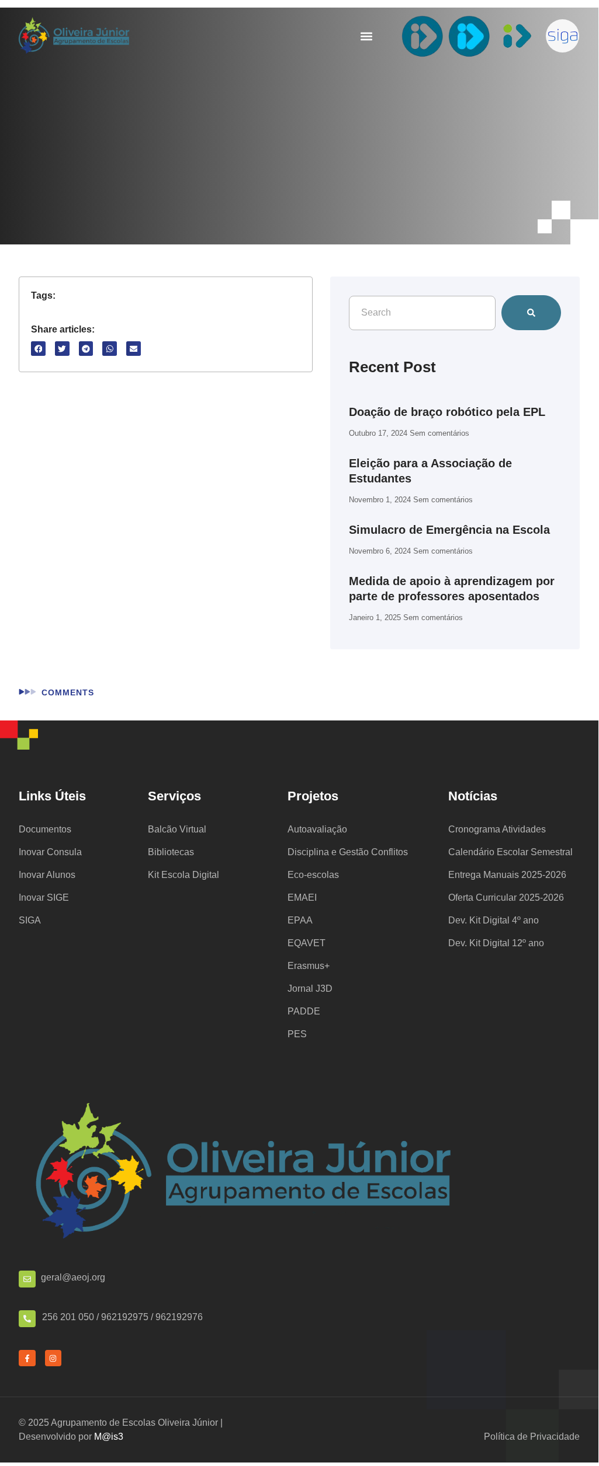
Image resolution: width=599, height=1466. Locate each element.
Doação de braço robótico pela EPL (447, 411)
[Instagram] (53, 1358)
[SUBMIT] (531, 312)
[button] (366, 36)
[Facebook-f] (27, 1358)
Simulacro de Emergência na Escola (449, 529)
